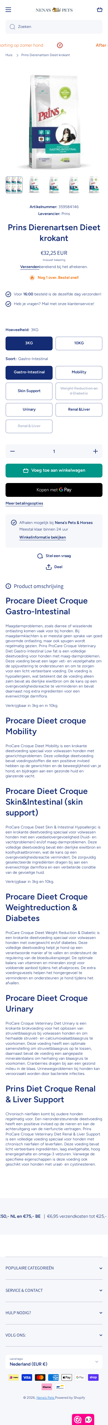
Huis (9, 55)
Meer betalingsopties (24, 503)
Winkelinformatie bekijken (42, 537)
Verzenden (29, 266)
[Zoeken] (10, 27)
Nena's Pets (46, 1398)
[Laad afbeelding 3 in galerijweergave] (54, 184)
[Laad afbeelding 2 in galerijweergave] (34, 184)
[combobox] (54, 27)
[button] (54, 567)
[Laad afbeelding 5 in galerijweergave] (93, 184)
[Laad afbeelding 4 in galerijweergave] (74, 184)
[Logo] (54, 10)
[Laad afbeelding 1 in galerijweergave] (14, 184)
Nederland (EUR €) (28, 1364)
